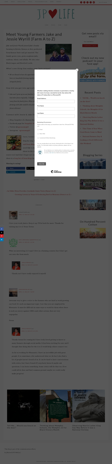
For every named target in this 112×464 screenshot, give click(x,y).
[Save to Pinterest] (2, 236)
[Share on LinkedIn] (2, 239)
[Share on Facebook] (2, 229)
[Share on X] (2, 232)
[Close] (77, 70)
